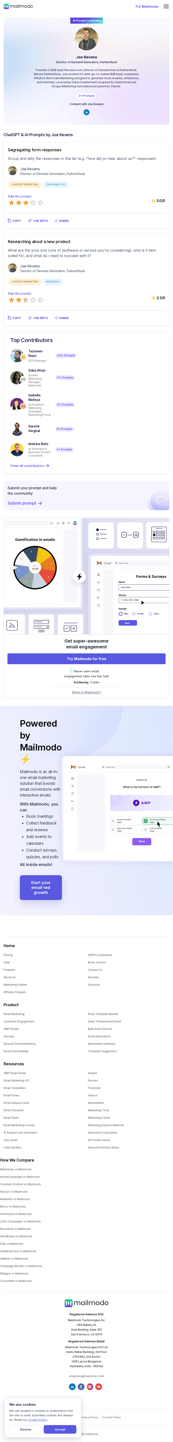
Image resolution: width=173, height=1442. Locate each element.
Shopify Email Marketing (20, 1043)
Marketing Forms (99, 1117)
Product (11, 1005)
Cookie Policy (111, 1417)
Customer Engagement (19, 1021)
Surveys (9, 1036)
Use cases (11, 1140)
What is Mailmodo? (86, 692)
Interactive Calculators (102, 1132)
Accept (60, 1429)
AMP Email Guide (15, 1073)
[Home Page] (18, 6)
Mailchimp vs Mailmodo (16, 1169)
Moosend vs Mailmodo (15, 1229)
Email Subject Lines (16, 1102)
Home (9, 946)
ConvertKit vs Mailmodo (16, 1281)
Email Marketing (14, 1014)
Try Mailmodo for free (86, 659)
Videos (92, 1095)
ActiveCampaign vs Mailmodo (20, 1176)
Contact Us (95, 969)
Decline (25, 1429)
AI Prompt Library (99, 1140)
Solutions (94, 984)
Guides (92, 1073)
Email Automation (99, 1036)
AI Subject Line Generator (20, 1132)
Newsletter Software (101, 1043)
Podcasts (94, 1088)
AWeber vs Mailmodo (14, 1258)
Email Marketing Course (19, 1125)
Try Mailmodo (147, 6)
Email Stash (11, 1117)
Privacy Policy (89, 1417)
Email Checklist (14, 1110)
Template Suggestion (102, 1051)
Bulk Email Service (100, 1029)
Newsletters (96, 1102)
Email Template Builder (103, 1014)
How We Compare (17, 1160)
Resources (14, 1064)
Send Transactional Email (104, 1021)
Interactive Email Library (103, 1147)
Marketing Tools (98, 1110)
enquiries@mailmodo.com (86, 1376)
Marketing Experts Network (106, 1125)
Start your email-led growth (41, 887)
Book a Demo (97, 962)
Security (93, 977)
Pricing (8, 955)
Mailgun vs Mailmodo (14, 1273)
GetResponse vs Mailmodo (18, 1251)
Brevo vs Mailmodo (13, 1206)
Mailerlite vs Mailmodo (15, 1199)
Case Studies (12, 1147)
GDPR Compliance (100, 955)
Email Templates (15, 1088)
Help (7, 962)
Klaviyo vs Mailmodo (14, 1191)
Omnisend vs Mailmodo (16, 1214)
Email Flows (11, 1095)
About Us (10, 977)
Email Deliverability (16, 1051)
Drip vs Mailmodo (11, 1243)
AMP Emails (11, 1029)
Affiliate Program (15, 992)
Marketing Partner (15, 984)
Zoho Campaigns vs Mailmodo (20, 1221)
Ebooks (93, 1080)
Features (9, 969)
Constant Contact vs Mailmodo (20, 1184)
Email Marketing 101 (16, 1080)
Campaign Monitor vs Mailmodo (21, 1266)
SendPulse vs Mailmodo (16, 1236)
